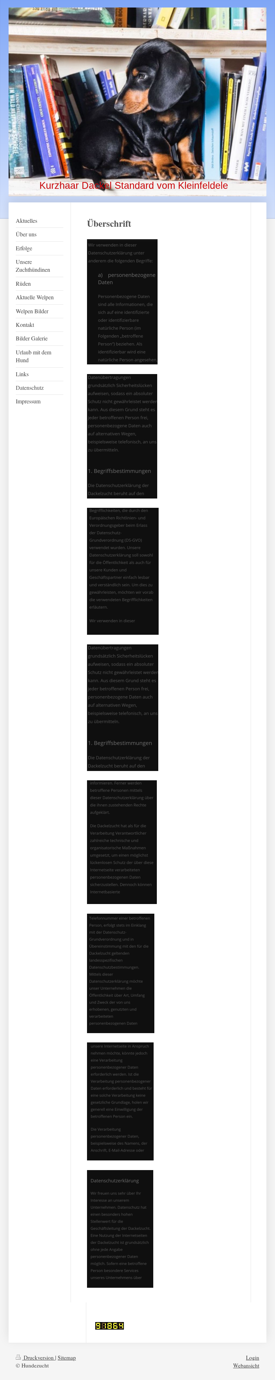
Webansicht (246, 1365)
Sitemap (67, 1357)
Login (252, 1357)
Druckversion (38, 1357)
